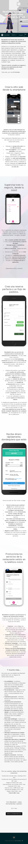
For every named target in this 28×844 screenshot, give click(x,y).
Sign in (25, 35)
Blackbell (18, 840)
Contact (21, 35)
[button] (14, 55)
